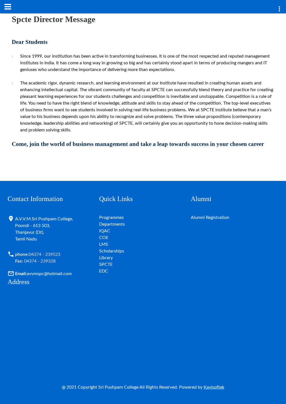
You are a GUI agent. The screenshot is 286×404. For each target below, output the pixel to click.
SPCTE (106, 264)
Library (106, 258)
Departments (112, 224)
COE (103, 237)
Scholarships (111, 251)
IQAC (104, 231)
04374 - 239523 (37, 254)
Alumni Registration (210, 217)
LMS (103, 244)
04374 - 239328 (35, 261)
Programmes (111, 217)
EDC (103, 271)
